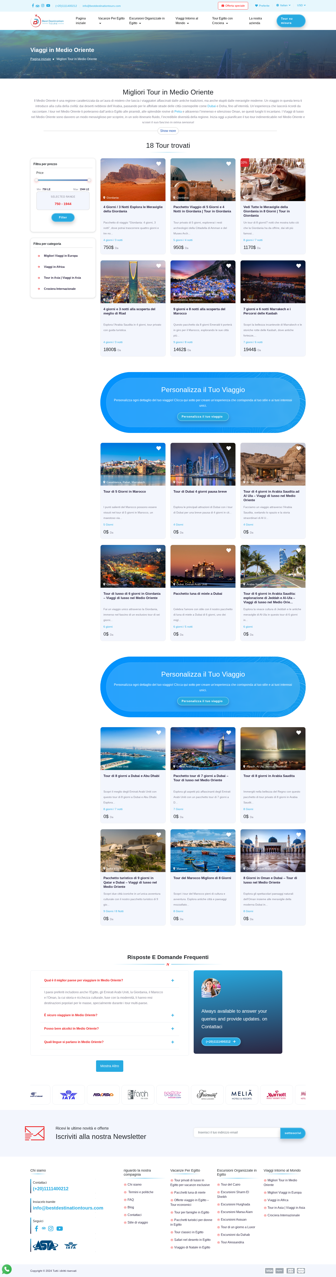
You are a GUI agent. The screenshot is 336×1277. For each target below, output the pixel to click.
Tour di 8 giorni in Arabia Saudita (269, 776)
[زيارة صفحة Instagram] (43, 5)
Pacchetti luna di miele (190, 1192)
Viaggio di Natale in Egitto (192, 1247)
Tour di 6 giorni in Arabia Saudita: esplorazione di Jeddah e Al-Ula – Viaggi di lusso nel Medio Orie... (269, 598)
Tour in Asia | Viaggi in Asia (62, 277)
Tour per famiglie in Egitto (191, 1212)
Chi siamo (135, 1184)
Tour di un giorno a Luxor (238, 1227)
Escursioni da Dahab (235, 1234)
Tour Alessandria (232, 1242)
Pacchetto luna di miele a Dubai (197, 594)
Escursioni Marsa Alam (237, 1212)
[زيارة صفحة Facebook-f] (33, 5)
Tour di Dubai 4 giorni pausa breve (200, 491)
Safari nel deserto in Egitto (192, 1239)
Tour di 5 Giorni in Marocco (124, 491)
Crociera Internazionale (60, 288)
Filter (63, 217)
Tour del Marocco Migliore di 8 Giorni (202, 878)
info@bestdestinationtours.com (68, 1207)
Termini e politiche (140, 1192)
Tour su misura (287, 21)
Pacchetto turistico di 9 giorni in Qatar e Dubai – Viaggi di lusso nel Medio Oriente (130, 882)
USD (300, 5)
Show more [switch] (168, 130)
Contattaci (135, 1215)
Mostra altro (109, 1066)
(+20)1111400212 (218, 1041)
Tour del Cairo (230, 1184)
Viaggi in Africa (54, 266)
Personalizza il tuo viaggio (202, 416)
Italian (283, 5)
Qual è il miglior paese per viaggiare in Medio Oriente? (83, 980)
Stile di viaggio (138, 1222)
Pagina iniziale (40, 59)
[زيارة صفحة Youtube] (47, 5)
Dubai (211, 106)
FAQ (131, 1199)
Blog (131, 1207)
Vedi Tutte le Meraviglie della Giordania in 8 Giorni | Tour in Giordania (266, 211)
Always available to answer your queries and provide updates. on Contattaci (234, 1018)
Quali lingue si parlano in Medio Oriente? (74, 1042)
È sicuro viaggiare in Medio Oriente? (70, 1015)
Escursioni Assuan (234, 1219)
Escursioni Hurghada (235, 1204)
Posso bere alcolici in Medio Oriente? (71, 1028)
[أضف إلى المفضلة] (159, 164)
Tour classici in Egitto (188, 1232)
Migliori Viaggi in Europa (61, 255)
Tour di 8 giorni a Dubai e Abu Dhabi (131, 776)
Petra (178, 111)
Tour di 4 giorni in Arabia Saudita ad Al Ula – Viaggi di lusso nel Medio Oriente (271, 496)
